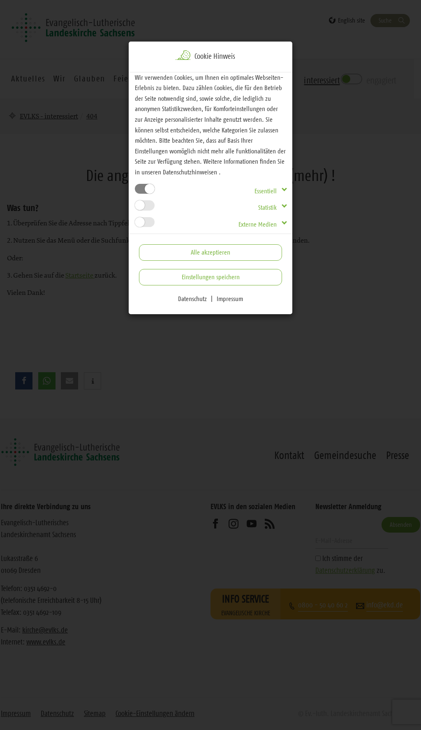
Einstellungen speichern (211, 277)
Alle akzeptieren (210, 252)
